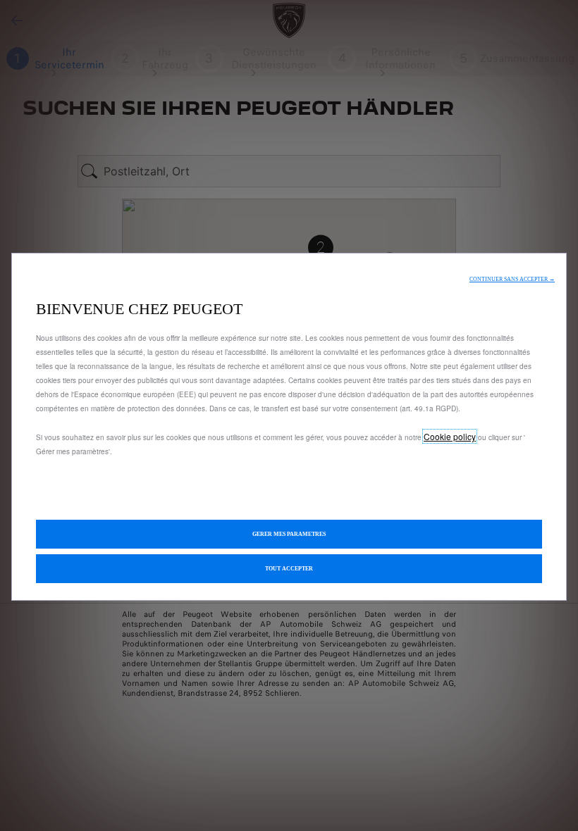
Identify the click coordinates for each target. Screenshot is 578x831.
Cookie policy (450, 436)
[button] (512, 279)
